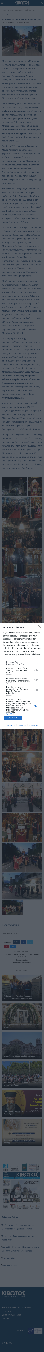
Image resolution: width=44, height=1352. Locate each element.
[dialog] (22, 676)
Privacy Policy (33, 725)
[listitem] (22, 663)
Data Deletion (10, 725)
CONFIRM (13, 718)
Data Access (22, 725)
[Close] (40, 627)
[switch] (36, 670)
